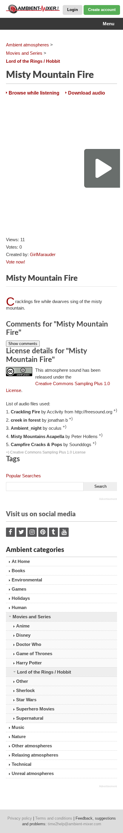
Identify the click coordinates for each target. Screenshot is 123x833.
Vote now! (15, 261)
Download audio (86, 92)
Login (72, 9)
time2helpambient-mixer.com (74, 824)
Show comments (22, 343)
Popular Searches (23, 475)
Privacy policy (19, 818)
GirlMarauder (43, 254)
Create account (102, 9)
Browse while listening (34, 92)
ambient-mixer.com (36, 9)
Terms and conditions (53, 818)
